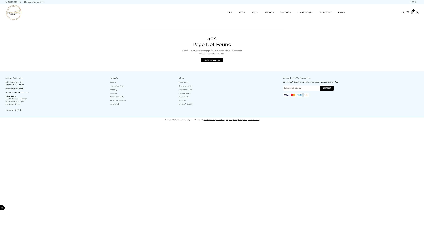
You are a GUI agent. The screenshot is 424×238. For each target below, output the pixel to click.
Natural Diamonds (116, 97)
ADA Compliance (209, 120)
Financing (113, 89)
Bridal (241, 12)
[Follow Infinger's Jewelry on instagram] (413, 2)
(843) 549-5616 (17, 88)
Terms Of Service (253, 120)
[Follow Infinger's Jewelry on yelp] (415, 2)
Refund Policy (220, 120)
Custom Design (304, 12)
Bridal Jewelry (184, 82)
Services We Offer (117, 86)
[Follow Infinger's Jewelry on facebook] (410, 2)
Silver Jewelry (184, 97)
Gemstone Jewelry (186, 89)
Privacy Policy (242, 120)
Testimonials (114, 104)
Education (113, 93)
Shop (254, 12)
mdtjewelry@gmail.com (35, 2)
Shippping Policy (231, 120)
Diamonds (285, 12)
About (341, 12)
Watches (268, 12)
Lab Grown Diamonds (118, 100)
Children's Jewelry (186, 104)
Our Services (324, 12)
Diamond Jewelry (185, 86)
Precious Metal (184, 93)
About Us (113, 82)
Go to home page (212, 60)
